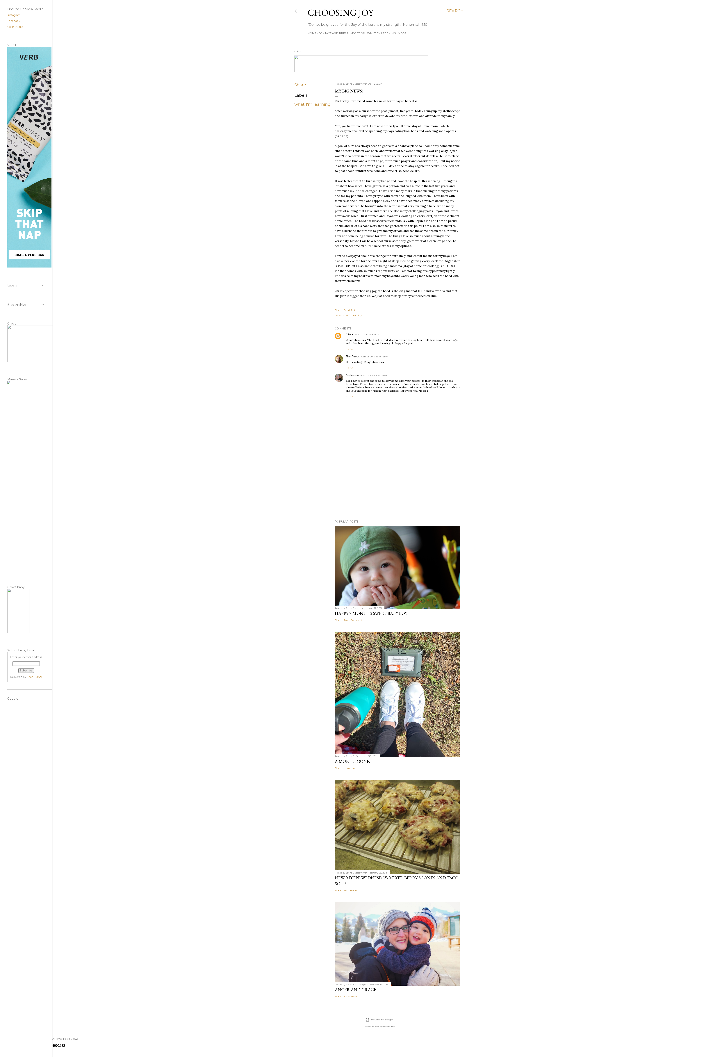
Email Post (349, 310)
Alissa (349, 334)
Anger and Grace (355, 989)
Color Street (15, 26)
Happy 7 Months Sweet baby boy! (372, 613)
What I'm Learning (381, 33)
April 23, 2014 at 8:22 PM (373, 375)
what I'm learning (312, 104)
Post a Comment (353, 620)
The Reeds (353, 356)
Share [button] (300, 84)
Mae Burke (389, 1026)
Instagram (14, 15)
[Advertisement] (397, 485)
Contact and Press (333, 33)
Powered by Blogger (382, 1019)
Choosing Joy (341, 13)
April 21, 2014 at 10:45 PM (374, 356)
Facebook (13, 21)
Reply (349, 348)
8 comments (350, 996)
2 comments (350, 890)
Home (312, 33)
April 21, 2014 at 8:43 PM (367, 334)
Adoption (357, 33)
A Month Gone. (352, 761)
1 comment (350, 768)
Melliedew (352, 375)
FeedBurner (34, 677)
